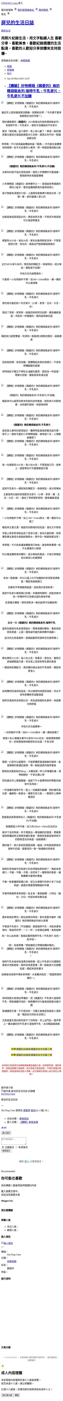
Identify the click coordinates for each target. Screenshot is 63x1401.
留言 (33, 1110)
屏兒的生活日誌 (17, 22)
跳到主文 (6, 31)
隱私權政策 (52, 1357)
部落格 (10, 70)
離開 (17, 1395)
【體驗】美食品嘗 (28, 1122)
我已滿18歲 (7, 1395)
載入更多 (6, 1133)
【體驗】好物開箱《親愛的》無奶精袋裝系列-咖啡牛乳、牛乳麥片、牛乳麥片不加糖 (34, 91)
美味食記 (24, 1118)
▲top (3, 1127)
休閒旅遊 (25, 60)
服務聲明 (31, 1360)
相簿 (9, 66)
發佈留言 (6, 1151)
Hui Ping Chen (8, 1094)
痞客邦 (26, 1110)
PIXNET (13, 1357)
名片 (9, 73)
